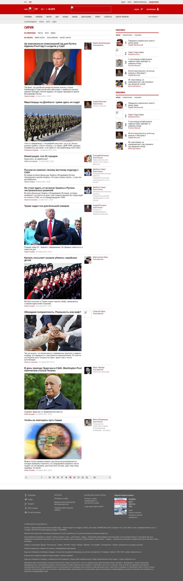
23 (87, 477)
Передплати (133, 517)
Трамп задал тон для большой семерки (46, 206)
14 (49, 477)
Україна (39, 16)
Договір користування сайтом (95, 495)
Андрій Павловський (135, 45)
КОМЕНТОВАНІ (127, 35)
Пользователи (52, 37)
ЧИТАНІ (118, 35)
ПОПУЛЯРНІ (120, 30)
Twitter (30, 500)
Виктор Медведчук (100, 420)
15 (54, 477)
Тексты (40, 33)
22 (83, 477)
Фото (48, 22)
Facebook (31, 495)
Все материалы (30, 33)
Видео (53, 33)
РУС (25, 2)
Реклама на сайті (61, 499)
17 (62, 477)
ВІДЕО (123, 2)
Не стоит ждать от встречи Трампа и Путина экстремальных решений (49, 189)
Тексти (41, 22)
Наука (74, 16)
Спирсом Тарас (99, 311)
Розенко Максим (134, 65)
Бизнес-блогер (65, 37)
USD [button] (42, 9)
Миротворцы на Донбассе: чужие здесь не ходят (52, 102)
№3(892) (132, 499)
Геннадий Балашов (101, 156)
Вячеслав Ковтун (134, 86)
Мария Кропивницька (101, 43)
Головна (28, 16)
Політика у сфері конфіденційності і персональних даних (91, 501)
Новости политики (30, 161)
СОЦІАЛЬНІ (137, 35)
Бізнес (65, 16)
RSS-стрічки (33, 508)
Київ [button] (26, 9)
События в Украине (31, 150)
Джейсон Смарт (99, 169)
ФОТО (129, 2)
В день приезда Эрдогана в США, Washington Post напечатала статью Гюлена (53, 369)
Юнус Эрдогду (98, 367)
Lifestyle (108, 16)
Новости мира (29, 96)
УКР (30, 2)
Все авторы (28, 37)
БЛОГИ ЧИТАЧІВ (122, 16)
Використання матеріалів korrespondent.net (64, 503)
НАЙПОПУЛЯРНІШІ (140, 2)
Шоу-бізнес (86, 16)
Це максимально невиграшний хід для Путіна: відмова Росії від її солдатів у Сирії (50, 45)
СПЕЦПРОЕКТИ (154, 2)
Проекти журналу (135, 512)
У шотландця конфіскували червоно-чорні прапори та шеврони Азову (140, 61)
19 (70, 477)
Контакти (58, 495)
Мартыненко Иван (100, 257)
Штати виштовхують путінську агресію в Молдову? (141, 72)
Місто (48, 16)
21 (78, 477)
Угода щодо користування (93, 506)
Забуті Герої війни (136, 52)
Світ (57, 16)
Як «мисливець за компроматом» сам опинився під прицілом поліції (140, 82)
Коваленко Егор (134, 54)
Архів (131, 510)
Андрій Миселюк (99, 102)
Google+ (31, 504)
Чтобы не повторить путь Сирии (43, 420)
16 (58, 477)
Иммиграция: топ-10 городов (40, 156)
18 (66, 477)
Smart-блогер (40, 37)
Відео (54, 22)
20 (74, 477)
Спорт (97, 16)
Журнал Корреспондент (124, 495)
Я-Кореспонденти (30, 22)
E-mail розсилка (34, 512)
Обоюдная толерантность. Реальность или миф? (52, 312)
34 (95, 477)
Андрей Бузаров (99, 205)
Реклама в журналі (135, 515)
